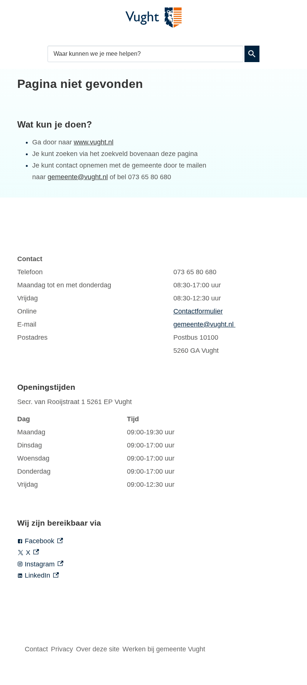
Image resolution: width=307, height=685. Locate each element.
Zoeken (251, 54)
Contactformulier (198, 311)
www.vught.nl (93, 142)
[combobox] (145, 53)
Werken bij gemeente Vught (163, 649)
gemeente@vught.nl (78, 177)
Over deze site (97, 649)
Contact (36, 649)
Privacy (62, 649)
